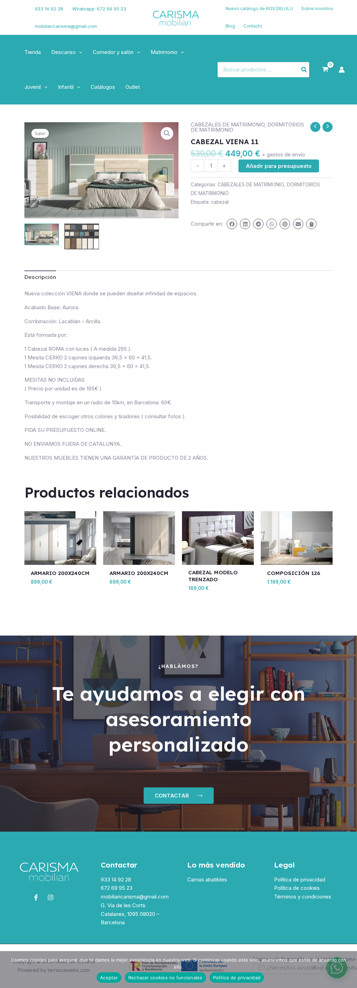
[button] (79, 52)
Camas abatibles (207, 879)
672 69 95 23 (116, 888)
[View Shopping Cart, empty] (325, 69)
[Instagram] (17, 21)
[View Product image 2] (81, 236)
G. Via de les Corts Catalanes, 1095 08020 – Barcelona (130, 914)
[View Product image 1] (41, 234)
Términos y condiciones (302, 896)
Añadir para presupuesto (279, 166)
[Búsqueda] (304, 69)
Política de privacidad (299, 879)
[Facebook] (15, 13)
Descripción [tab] (40, 277)
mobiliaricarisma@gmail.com (66, 26)
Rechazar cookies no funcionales (165, 977)
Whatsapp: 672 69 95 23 (99, 8)
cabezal (220, 202)
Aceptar (109, 977)
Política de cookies (297, 888)
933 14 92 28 (49, 8)
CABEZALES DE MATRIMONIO (228, 124)
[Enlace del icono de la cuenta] (342, 70)
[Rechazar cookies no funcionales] (348, 969)
